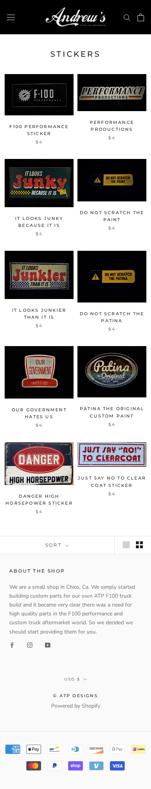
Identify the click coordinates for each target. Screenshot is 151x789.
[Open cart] (140, 17)
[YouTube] (47, 644)
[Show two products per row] (139, 544)
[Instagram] (30, 644)
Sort (54, 545)
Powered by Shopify (75, 706)
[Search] (127, 17)
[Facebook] (12, 644)
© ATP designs (75, 695)
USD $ (72, 679)
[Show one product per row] (126, 544)
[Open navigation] (11, 17)
